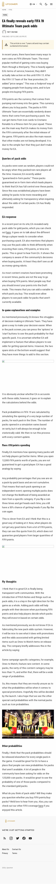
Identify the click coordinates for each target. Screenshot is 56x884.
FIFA (10, 10)
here (8, 232)
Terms (14, 853)
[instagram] (11, 838)
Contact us (16, 849)
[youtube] (30, 838)
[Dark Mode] (46, 4)
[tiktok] (35, 838)
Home (4, 10)
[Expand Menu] (51, 4)
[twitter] (17, 838)
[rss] (4, 838)
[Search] (40, 4)
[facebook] (24, 838)
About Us (5, 849)
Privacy (5, 853)
